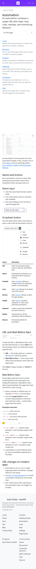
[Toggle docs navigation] (3, 3)
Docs (4, 521)
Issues (21, 542)
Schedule (19, 281)
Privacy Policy (7, 530)
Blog (4, 527)
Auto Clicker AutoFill (9, 542)
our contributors (9, 507)
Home (4, 518)
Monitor (9, 165)
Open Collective (25, 554)
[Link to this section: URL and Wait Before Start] (32, 332)
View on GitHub (8, 10)
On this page (8, 33)
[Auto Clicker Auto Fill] (18, 3)
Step (20, 527)
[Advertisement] (18, 114)
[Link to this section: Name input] (16, 188)
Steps (9, 163)
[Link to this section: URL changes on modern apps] (9, 464)
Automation (23, 521)
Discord (22, 560)
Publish (16, 165)
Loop (4, 165)
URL (9, 356)
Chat (21, 557)
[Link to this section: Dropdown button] (22, 217)
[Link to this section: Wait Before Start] (21, 374)
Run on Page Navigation (17, 475)
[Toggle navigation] (32, 3)
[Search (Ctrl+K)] (29, 3)
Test (3, 524)
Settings (22, 530)
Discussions (23, 545)
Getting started (24, 518)
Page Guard (23, 534)
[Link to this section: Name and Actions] (24, 174)
